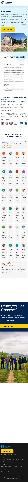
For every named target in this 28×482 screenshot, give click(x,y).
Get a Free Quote (7, 29)
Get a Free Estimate (8, 326)
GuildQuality (12, 101)
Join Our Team (7, 451)
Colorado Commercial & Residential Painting (13, 143)
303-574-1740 (5, 469)
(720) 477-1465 (5, 461)
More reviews (14, 279)
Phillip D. (8, 262)
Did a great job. (10, 214)
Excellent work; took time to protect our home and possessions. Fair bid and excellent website (10, 253)
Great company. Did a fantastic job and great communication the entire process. (24, 235)
